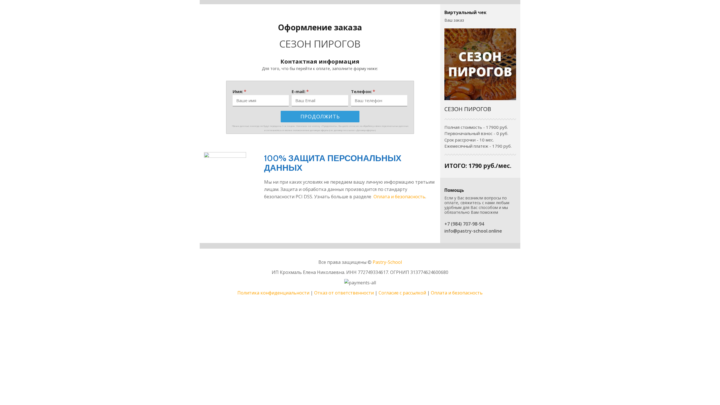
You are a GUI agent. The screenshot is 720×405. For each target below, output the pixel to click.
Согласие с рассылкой (402, 293)
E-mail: (300, 91)
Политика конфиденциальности (273, 293)
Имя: (239, 91)
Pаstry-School (387, 262)
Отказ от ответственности (344, 293)
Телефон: (363, 91)
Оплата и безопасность (399, 197)
